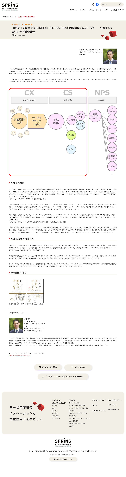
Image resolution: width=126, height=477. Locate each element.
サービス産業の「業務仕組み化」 (78, 408)
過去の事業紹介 (73, 421)
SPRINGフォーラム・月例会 (77, 423)
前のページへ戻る (49, 367)
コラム (106, 10)
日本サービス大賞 (74, 403)
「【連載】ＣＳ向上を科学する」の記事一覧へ (64, 376)
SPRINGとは (73, 9)
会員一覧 (54, 405)
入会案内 (54, 413)
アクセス (54, 411)
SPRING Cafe (73, 416)
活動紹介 (83, 9)
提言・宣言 (55, 416)
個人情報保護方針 (113, 409)
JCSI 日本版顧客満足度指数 (77, 405)
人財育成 (71, 411)
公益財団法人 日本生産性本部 (64, 459)
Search (120, 5)
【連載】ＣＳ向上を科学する (26, 17)
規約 (53, 408)
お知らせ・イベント (95, 10)
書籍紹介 (71, 426)
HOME (4, 17)
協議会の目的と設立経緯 (59, 403)
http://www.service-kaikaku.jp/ (19, 355)
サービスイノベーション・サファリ (79, 418)
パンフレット (56, 418)
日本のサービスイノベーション (78, 413)
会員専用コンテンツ (117, 10)
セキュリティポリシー (114, 400)
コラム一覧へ (79, 367)
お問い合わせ (112, 405)
